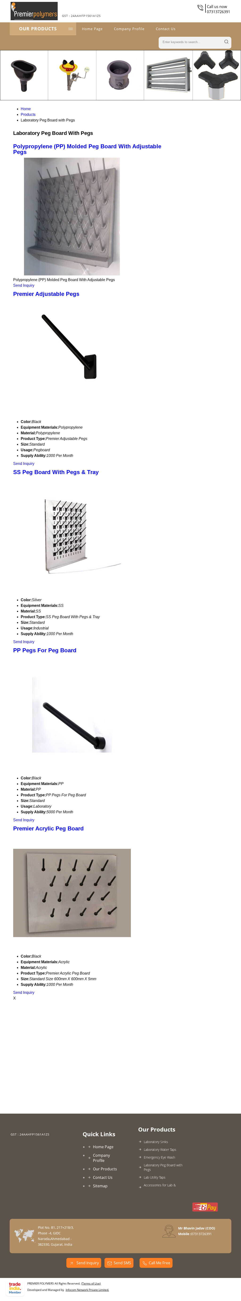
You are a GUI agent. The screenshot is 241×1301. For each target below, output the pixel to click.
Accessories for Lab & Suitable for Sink (160, 1187)
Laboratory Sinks (156, 1142)
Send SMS (122, 1262)
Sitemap (100, 1185)
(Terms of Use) (91, 1283)
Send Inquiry (23, 285)
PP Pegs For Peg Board (44, 650)
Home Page (92, 28)
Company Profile (129, 28)
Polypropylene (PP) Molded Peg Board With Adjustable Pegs (87, 149)
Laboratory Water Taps (160, 1149)
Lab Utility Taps (154, 1177)
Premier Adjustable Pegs (46, 294)
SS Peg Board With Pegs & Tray (56, 472)
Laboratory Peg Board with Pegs (163, 1167)
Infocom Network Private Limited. (87, 1290)
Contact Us (166, 28)
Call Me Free (159, 1262)
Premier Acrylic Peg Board (48, 828)
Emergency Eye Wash (159, 1157)
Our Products (38, 29)
